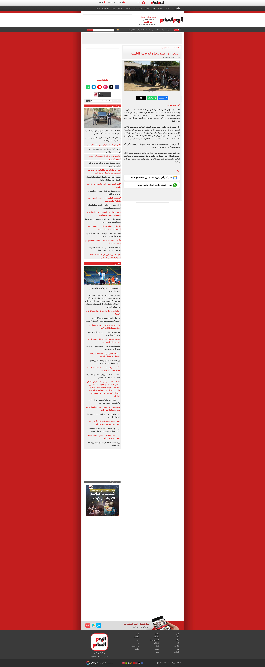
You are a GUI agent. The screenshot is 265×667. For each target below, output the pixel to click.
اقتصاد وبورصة (165, 48)
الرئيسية (176, 48)
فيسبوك (161, 98)
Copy (88, 101)
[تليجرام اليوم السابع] (94, 87)
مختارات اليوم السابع (113, 482)
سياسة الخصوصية (96, 657)
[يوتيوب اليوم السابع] (99, 87)
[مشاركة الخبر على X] (141, 98)
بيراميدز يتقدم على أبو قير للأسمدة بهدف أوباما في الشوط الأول (152, 30)
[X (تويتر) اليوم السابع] (111, 87)
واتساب (150, 98)
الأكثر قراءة (117, 263)
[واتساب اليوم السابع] (88, 87)
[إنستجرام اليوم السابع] (105, 87)
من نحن (106, 657)
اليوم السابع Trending (114, 106)
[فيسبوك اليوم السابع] (117, 87)
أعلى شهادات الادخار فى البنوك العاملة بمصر (104, 145)
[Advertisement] (132, 599)
